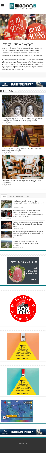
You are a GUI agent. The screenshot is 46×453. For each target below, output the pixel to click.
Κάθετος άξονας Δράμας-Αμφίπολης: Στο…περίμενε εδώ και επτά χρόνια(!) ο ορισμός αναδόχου (26, 243)
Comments (19, 196)
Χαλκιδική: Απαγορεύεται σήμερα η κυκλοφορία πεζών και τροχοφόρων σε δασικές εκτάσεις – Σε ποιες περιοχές (28, 233)
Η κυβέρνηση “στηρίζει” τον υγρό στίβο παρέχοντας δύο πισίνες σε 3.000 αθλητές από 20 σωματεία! (28, 203)
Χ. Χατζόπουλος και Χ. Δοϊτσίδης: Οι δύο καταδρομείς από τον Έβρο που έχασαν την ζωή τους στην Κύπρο (22, 119)
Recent (4, 196)
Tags (27, 196)
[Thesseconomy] (23, 5)
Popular (11, 196)
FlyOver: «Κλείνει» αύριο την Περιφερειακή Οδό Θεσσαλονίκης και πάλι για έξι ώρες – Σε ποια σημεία (28, 224)
